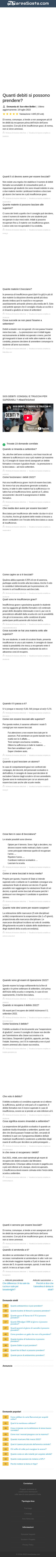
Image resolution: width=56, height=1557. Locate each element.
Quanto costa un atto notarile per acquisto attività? (31, 1454)
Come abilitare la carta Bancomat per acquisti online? (29, 1418)
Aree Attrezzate (28, 1519)
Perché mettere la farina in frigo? (24, 1464)
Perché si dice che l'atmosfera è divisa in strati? (43, 1286)
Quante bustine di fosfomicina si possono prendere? (27, 1340)
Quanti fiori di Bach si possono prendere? (28, 1350)
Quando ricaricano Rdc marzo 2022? (26, 1439)
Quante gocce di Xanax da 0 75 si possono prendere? (28, 1317)
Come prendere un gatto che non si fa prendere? (31, 1334)
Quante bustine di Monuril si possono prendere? (30, 1311)
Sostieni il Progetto (28, 1539)
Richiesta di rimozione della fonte (15, 133)
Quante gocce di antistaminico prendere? (28, 1355)
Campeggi (28, 1514)
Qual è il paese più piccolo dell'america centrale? (31, 1444)
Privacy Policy (28, 1545)
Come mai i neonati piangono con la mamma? (30, 1434)
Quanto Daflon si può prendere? (24, 1345)
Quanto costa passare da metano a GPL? (28, 1459)
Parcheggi (28, 1508)
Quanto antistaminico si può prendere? (27, 1306)
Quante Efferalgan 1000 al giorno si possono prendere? (29, 1323)
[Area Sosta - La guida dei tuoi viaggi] (28, 6)
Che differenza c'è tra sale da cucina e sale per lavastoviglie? (16, 1286)
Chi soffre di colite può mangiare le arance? (28, 1449)
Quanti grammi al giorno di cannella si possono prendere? (30, 1329)
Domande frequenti (28, 1534)
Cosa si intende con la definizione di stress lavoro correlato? (31, 1429)
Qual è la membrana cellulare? (23, 1423)
